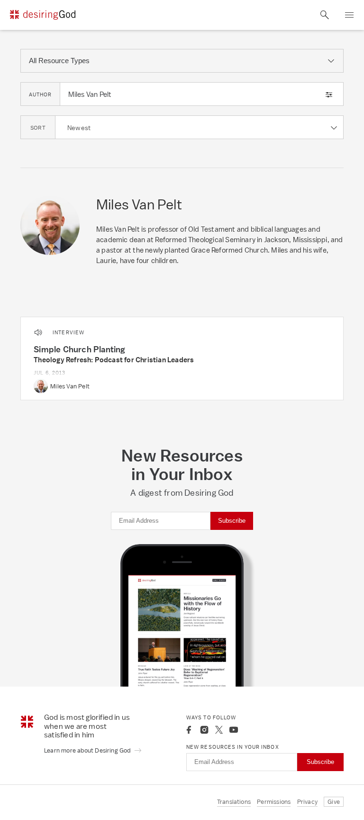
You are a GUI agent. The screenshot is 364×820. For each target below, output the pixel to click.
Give (334, 802)
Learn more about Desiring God (88, 750)
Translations (234, 802)
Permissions (274, 802)
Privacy (307, 802)
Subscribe (232, 520)
